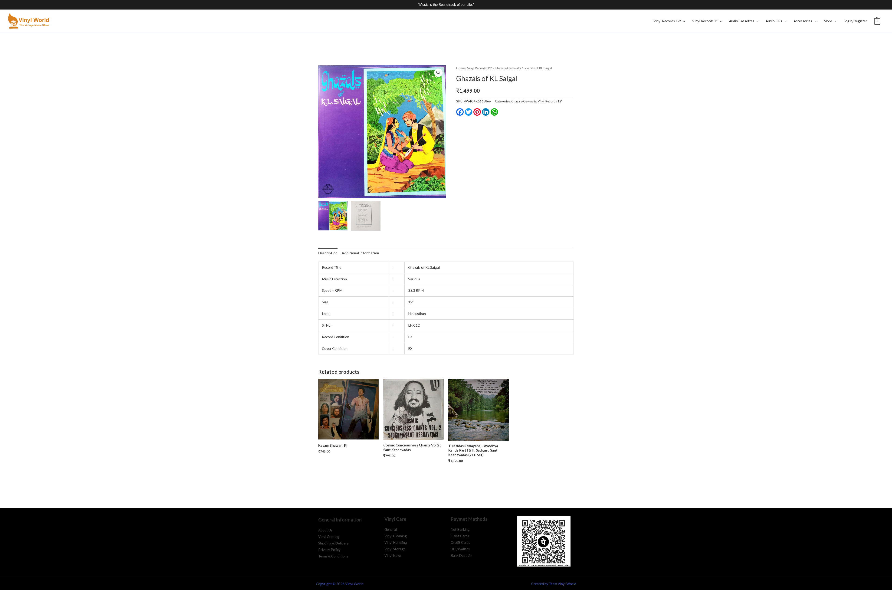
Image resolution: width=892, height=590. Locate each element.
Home (460, 68)
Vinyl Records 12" (479, 68)
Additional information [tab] (360, 253)
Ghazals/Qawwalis (508, 68)
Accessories (803, 21)
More (827, 21)
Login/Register (855, 21)
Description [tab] (328, 253)
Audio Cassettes (741, 21)
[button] (438, 73)
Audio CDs (774, 21)
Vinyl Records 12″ (667, 21)
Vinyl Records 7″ (705, 21)
